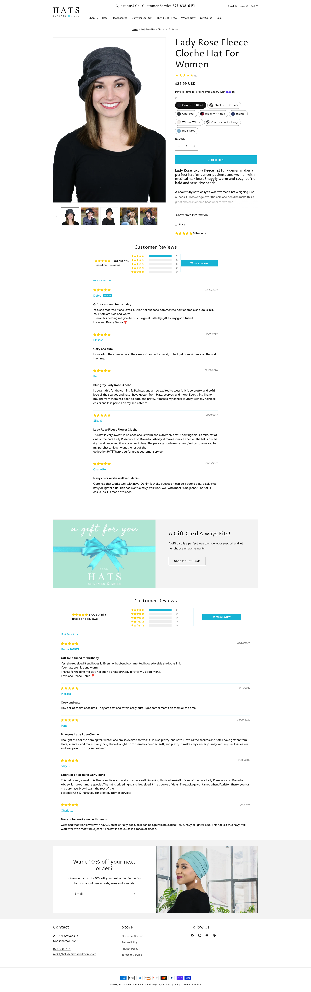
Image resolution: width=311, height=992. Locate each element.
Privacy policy (173, 984)
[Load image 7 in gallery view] (90, 216)
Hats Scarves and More (131, 984)
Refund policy (154, 984)
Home (135, 29)
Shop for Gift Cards (187, 561)
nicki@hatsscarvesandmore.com (74, 954)
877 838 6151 (62, 949)
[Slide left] (56, 216)
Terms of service (192, 984)
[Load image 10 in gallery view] (149, 216)
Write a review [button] (199, 263)
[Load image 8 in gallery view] (109, 216)
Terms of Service (132, 954)
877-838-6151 (184, 6)
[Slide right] (162, 216)
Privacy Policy (130, 948)
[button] (93, 18)
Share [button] (181, 224)
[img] (101, 290)
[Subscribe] (133, 894)
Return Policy (130, 942)
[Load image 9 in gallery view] (129, 216)
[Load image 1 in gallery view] (70, 216)
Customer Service (132, 936)
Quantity (180, 139)
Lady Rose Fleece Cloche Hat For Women (160, 29)
